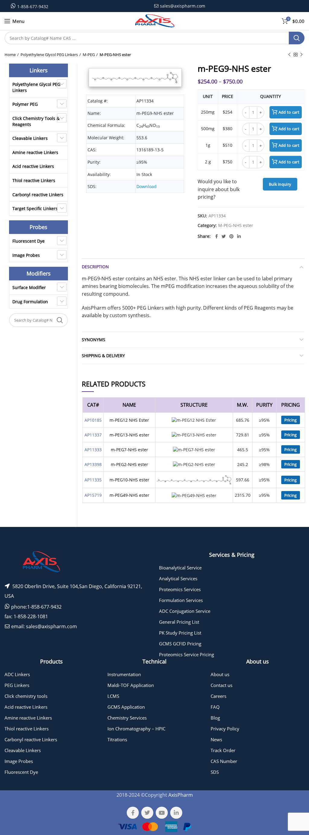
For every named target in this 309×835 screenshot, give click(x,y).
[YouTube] (162, 813)
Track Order (223, 750)
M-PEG (89, 54)
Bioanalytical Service (180, 568)
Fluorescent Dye (28, 241)
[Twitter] (224, 236)
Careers (218, 696)
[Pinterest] (231, 236)
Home (10, 54)
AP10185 (93, 420)
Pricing (290, 420)
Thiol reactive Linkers (33, 180)
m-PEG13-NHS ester (129, 435)
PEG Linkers (17, 685)
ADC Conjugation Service (184, 611)
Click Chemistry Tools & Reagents (35, 121)
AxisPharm (180, 795)
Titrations (117, 739)
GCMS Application (126, 707)
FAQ (215, 707)
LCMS (113, 696)
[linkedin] (239, 236)
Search (296, 38)
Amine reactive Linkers (35, 152)
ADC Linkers (17, 674)
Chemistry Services (127, 718)
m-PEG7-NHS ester (129, 449)
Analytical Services (178, 578)
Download (146, 186)
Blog (215, 718)
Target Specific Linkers (35, 208)
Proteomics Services (180, 589)
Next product (301, 55)
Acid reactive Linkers (33, 166)
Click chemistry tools (26, 696)
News (216, 739)
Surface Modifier (29, 287)
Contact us (221, 685)
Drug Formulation (30, 301)
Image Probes (26, 255)
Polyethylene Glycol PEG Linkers (49, 54)
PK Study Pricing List (180, 633)
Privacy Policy (225, 729)
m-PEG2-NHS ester (129, 464)
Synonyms (93, 339)
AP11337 (93, 435)
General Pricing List (179, 622)
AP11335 (93, 480)
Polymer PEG (25, 104)
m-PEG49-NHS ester (129, 495)
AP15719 (93, 495)
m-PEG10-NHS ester (129, 480)
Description (95, 266)
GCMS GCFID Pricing (180, 644)
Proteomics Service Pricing (186, 654)
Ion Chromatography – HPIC (136, 729)
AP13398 (93, 464)
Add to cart (289, 112)
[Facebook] (216, 236)
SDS (215, 772)
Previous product (289, 55)
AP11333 (93, 449)
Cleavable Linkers (30, 138)
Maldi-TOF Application (130, 685)
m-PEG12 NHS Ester (129, 420)
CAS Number (224, 761)
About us (220, 674)
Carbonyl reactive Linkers (37, 194)
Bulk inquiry (280, 184)
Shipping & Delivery (103, 355)
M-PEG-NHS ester (115, 54)
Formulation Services (181, 600)
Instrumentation (124, 674)
